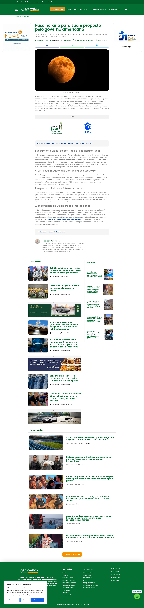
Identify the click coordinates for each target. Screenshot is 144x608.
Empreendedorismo (69, 583)
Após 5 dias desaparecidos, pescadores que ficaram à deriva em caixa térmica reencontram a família (88, 518)
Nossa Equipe (87, 575)
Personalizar (13, 600)
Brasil (64, 573)
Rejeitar (25, 600)
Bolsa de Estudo (24, 16)
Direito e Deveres (68, 578)
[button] (47, 45)
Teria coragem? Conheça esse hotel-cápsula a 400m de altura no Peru (93, 304)
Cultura (65, 575)
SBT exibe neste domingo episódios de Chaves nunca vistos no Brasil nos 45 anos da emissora (90, 536)
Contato (85, 580)
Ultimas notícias (88, 573)
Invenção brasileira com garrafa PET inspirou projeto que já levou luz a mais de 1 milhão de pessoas (64, 325)
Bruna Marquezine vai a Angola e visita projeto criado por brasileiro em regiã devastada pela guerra (89, 478)
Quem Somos (87, 578)
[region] (25, 592)
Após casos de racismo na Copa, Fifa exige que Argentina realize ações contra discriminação (90, 438)
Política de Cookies (89, 588)
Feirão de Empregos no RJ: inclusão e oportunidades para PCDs (94, 334)
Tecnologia (66, 590)
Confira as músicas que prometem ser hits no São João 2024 (94, 274)
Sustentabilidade (68, 588)
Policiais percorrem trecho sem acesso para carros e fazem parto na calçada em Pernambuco (88, 459)
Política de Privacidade (90, 585)
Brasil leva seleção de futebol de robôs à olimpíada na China (64, 288)
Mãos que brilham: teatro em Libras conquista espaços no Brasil (94, 319)
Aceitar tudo (38, 600)
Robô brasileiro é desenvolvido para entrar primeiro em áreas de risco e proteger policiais (65, 270)
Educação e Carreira (69, 580)
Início (17, 16)
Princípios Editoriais (89, 583)
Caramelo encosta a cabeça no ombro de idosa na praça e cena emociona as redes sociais (87, 498)
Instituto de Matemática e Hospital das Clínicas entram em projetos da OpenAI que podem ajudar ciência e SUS (64, 343)
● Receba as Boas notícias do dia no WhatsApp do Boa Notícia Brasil (64, 143)
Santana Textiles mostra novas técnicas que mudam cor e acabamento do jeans (64, 378)
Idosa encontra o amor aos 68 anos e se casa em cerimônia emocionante (93, 289)
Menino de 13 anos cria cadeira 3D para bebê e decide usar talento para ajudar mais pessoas (65, 397)
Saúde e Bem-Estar (69, 585)
